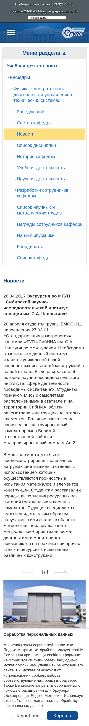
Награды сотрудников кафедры (50, 224)
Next (60, 572)
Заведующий (30, 111)
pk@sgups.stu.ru (60, 11)
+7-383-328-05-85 (60, 4)
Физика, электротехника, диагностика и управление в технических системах (43, 94)
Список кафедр (33, 257)
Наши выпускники (36, 235)
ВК (76, 11)
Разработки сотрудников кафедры (42, 193)
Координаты (30, 246)
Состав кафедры (34, 122)
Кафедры (20, 77)
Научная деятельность (41, 178)
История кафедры (36, 156)
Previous (28, 572)
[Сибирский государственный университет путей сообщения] (74, 32)
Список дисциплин (36, 145)
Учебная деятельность (32, 65)
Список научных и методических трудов (39, 210)
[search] (47, 18)
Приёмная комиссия (30, 4)
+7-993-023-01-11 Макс (28, 11)
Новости (25, 133)
